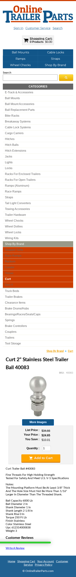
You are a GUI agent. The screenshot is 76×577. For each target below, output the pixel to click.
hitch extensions (15, 150)
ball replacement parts (20, 109)
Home (11, 561)
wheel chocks (14, 220)
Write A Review (15, 548)
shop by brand (14, 243)
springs (10, 320)
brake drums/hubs (17, 308)
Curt (70, 351)
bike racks (12, 115)
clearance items (15, 302)
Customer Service (38, 28)
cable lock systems (18, 127)
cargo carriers (14, 133)
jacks (8, 156)
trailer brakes (13, 296)
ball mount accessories (19, 104)
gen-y (9, 284)
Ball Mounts (20, 52)
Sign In (18, 28)
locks (8, 168)
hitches (9, 138)
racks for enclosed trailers (22, 173)
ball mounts (12, 98)
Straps (55, 58)
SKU (61, 373)
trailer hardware (15, 214)
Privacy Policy (43, 564)
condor (9, 267)
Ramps (20, 58)
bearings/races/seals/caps (22, 314)
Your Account (45, 561)
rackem (10, 261)
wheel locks (13, 232)
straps (9, 197)
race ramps (13, 191)
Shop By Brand (55, 65)
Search (58, 28)
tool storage (13, 343)
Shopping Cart (41, 38)
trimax (9, 273)
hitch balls (12, 144)
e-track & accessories (19, 92)
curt (8, 278)
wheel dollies (14, 226)
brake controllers (16, 325)
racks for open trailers (20, 179)
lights (9, 162)
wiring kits (12, 238)
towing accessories (17, 208)
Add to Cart (43, 458)
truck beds (12, 290)
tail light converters (18, 203)
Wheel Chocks (20, 65)
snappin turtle (14, 249)
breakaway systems (18, 121)
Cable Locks (55, 52)
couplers (10, 331)
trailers (9, 337)
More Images (38, 422)
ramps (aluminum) (17, 185)
